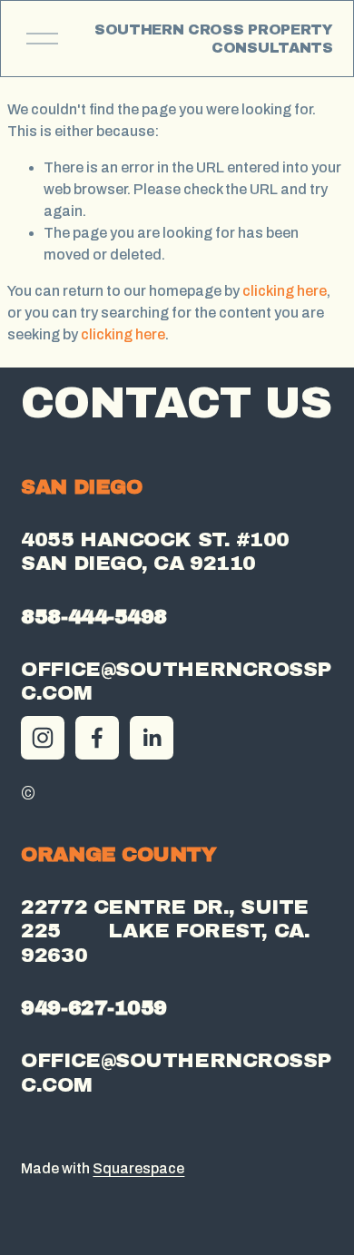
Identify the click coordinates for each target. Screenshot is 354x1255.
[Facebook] (97, 738)
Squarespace (138, 1168)
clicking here (284, 291)
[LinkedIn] (151, 738)
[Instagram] (42, 738)
